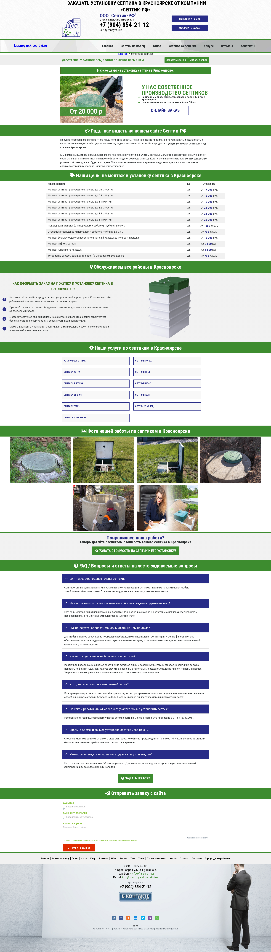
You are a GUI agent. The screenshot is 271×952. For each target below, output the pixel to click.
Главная (107, 46)
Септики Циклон (73, 395)
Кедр (92, 858)
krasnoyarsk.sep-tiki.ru (30, 45)
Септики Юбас (143, 383)
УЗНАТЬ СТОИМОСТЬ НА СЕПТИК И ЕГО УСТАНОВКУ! (137, 551)
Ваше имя (68, 803)
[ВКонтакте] (114, 918)
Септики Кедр (143, 372)
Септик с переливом (75, 417)
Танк (132, 858)
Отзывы (227, 46)
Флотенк (103, 858)
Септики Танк (142, 395)
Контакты (247, 46)
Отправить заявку (79, 847)
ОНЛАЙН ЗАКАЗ (165, 110)
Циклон (123, 858)
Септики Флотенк (73, 383)
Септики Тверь (72, 406)
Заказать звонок (176, 59)
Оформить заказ (189, 27)
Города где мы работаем (217, 858)
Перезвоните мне (189, 18)
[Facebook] (121, 918)
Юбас (113, 858)
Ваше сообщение (72, 823)
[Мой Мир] (135, 918)
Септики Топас (143, 360)
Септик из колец (133, 46)
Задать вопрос (198, 59)
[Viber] (150, 918)
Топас (156, 46)
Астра (84, 858)
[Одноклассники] (128, 918)
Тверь (141, 858)
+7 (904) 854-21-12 (124, 25)
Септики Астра (72, 372)
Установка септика (182, 46)
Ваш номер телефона (75, 813)
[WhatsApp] (157, 918)
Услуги (209, 46)
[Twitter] (143, 918)
